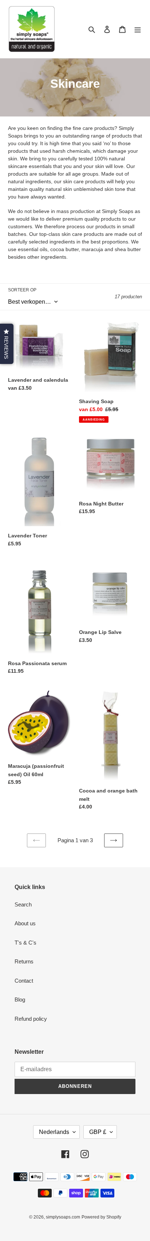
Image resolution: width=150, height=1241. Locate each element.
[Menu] (137, 29)
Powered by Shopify (101, 1217)
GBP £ (97, 1132)
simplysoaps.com (63, 1217)
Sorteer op (22, 289)
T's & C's (25, 942)
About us (25, 923)
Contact (24, 981)
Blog (20, 999)
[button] (6, 344)
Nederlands (54, 1132)
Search (23, 904)
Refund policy (31, 1019)
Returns (24, 961)
